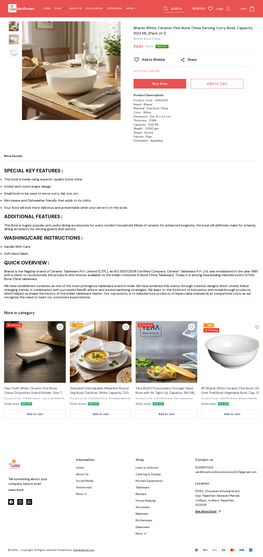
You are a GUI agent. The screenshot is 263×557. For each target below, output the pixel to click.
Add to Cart (217, 83)
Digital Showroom (83, 550)
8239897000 (204, 467)
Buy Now (159, 83)
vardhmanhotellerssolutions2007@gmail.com (217, 472)
